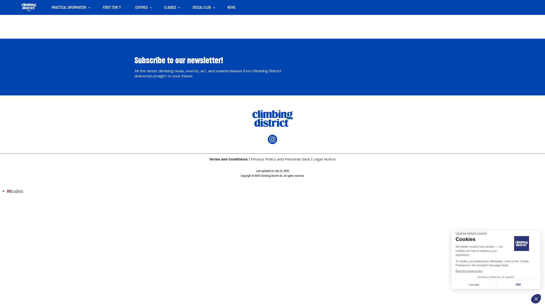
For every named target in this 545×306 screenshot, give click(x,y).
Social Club (202, 7)
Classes (170, 7)
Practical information (69, 7)
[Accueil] (29, 7)
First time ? (112, 7)
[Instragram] (272, 142)
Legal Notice (324, 159)
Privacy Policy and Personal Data (280, 159)
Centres (141, 7)
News (231, 7)
